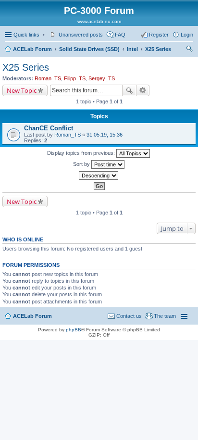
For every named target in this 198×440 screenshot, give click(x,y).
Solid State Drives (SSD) (89, 49)
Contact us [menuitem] (129, 316)
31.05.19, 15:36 (105, 135)
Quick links (26, 35)
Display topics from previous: (81, 153)
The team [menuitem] (165, 316)
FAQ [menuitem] (120, 35)
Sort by (82, 164)
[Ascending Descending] (99, 175)
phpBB (73, 329)
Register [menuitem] (159, 35)
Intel (132, 49)
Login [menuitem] (187, 35)
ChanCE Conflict (48, 128)
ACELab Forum (32, 49)
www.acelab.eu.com (99, 21)
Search (129, 90)
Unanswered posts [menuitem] (81, 35)
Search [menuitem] (189, 50)
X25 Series (158, 49)
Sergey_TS (101, 78)
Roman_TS (48, 78)
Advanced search (142, 90)
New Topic (22, 90)
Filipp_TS (75, 78)
